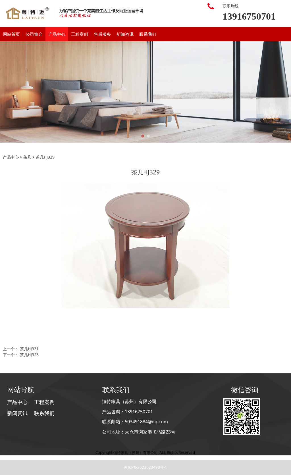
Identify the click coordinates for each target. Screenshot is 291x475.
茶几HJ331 (29, 348)
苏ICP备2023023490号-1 (145, 467)
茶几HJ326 (29, 354)
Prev (7, 92)
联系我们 (147, 34)
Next (283, 92)
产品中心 (56, 34)
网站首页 (11, 34)
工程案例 (79, 34)
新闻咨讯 (125, 34)
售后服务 (102, 34)
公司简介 (34, 34)
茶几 (27, 157)
